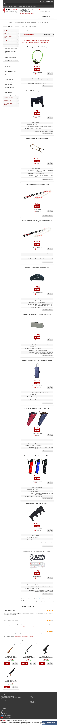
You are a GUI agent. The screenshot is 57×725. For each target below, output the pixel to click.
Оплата (15, 6)
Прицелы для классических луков (10, 52)
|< (21, 598)
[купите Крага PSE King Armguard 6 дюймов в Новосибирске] (37, 101)
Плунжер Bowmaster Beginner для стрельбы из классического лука (29, 616)
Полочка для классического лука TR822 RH (24, 636)
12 (45, 598)
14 (50, 598)
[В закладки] (13, 663)
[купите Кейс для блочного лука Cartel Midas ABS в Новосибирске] (37, 277)
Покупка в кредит (33, 700)
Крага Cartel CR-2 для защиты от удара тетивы (37, 551)
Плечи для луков (8, 92)
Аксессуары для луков (10, 45)
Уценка (5, 30)
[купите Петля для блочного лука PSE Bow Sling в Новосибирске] (37, 148)
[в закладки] (48, 73)
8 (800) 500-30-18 (7, 713)
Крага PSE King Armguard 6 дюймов (37, 90)
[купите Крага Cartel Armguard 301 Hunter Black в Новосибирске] (37, 513)
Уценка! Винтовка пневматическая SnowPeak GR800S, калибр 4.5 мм (29, 657)
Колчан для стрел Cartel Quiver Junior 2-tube (37, 455)
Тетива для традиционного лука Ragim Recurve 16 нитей (37, 221)
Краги (6, 74)
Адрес (29, 6)
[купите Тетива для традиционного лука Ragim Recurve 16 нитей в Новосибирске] (37, 232)
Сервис (20, 6)
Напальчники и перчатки (10, 69)
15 (21, 600)
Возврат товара (33, 702)
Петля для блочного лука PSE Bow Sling (37, 138)
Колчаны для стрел (9, 79)
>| (27, 600)
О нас (31, 696)
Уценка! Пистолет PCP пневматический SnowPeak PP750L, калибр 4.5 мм (11, 681)
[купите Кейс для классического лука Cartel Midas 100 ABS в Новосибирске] (37, 371)
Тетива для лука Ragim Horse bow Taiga (37, 184)
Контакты (32, 703)
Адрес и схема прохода (9, 710)
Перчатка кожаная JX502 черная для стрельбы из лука (26, 626)
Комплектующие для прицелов (11, 95)
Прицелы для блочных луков (11, 48)
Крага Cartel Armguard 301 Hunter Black (37, 503)
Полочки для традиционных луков (10, 63)
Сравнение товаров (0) (29, 34)
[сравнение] (51, 73)
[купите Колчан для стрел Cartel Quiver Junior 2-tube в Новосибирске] (37, 466)
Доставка (11, 6)
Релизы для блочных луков (10, 71)
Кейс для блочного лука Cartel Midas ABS (37, 267)
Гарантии (25, 6)
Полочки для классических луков (11, 60)
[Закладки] (41, 1)
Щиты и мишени (8, 100)
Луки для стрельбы (9, 40)
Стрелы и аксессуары (9, 97)
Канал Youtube (7, 717)
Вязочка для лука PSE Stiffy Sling (37, 47)
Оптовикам (33, 6)
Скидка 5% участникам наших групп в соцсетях (11, 697)
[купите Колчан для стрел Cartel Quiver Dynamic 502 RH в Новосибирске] (37, 418)
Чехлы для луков (8, 84)
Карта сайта (32, 705)
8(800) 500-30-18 (27, 9)
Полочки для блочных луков (10, 57)
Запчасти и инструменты (10, 87)
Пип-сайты (7, 54)
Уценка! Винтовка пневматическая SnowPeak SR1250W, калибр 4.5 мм (11, 657)
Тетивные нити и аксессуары (11, 89)
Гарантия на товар (5, 698)
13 (47, 598)
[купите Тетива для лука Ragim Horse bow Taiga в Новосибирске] (37, 194)
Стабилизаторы (8, 66)
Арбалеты (6, 33)
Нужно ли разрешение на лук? (7, 700)
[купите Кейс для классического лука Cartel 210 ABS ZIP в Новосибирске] (37, 325)
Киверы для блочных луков (10, 76)
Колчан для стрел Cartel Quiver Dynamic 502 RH (37, 408)
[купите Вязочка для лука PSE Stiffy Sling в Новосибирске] (37, 57)
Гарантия (32, 701)
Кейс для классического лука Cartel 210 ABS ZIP (37, 314)
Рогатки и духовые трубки (8, 104)
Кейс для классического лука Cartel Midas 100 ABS (37, 360)
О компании (5, 6)
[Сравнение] (43, 1)
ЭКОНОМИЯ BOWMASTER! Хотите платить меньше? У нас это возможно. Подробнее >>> (36, 41)
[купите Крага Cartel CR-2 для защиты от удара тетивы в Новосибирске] (37, 561)
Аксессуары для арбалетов (8, 37)
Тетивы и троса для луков (10, 82)
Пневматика (7, 43)
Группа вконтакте (7, 715)
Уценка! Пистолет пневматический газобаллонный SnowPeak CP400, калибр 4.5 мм (46, 657)
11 (42, 598)
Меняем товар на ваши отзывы (7, 696)
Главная (22, 26)
